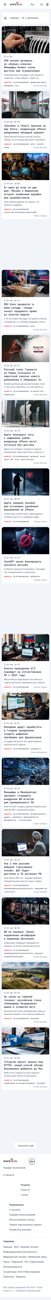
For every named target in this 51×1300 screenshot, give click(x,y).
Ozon (32, 326)
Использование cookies (22, 1219)
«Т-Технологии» (25, 820)
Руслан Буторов (40, 86)
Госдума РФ (35, 749)
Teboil (6, 147)
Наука (6, 1261)
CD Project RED (37, 391)
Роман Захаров (40, 216)
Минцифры (8, 86)
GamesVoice (9, 395)
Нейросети (35, 577)
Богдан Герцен (40, 521)
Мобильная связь (38, 82)
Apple (32, 144)
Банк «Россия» (27, 460)
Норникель (17, 817)
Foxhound (34, 1019)
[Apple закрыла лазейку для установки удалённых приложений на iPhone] (25, 481)
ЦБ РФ (6, 460)
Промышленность (38, 814)
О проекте (8, 1175)
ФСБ (16, 86)
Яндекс (7, 817)
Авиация (7, 1246)
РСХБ (17, 460)
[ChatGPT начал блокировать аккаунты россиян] (25, 540)
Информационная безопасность (18, 889)
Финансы (34, 456)
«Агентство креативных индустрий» (20, 212)
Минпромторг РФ (31, 817)
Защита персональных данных (25, 1224)
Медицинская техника (15, 1256)
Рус (32, 4)
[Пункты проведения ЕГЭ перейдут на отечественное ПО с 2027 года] (25, 647)
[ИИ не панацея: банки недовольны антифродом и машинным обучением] (25, 911)
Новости (8, 82)
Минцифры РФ (10, 820)
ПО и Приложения (21, 82)
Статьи (24, 1194)
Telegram (40, 1083)
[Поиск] (41, 4)
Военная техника (29, 1246)
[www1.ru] (5, 18)
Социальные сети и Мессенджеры (19, 1083)
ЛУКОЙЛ (40, 144)
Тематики (14, 18)
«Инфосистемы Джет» (14, 957)
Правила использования (22, 1214)
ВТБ (11, 460)
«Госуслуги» (9, 892)
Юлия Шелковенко (39, 752)
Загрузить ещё (25, 1145)
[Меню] (5, 4)
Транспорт (8, 1276)
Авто (16, 1246)
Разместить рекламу (20, 1229)
